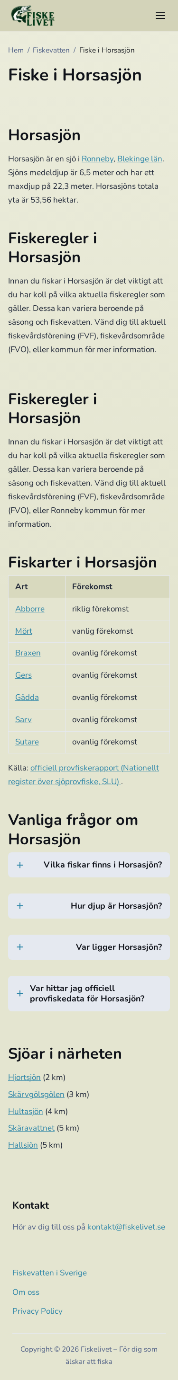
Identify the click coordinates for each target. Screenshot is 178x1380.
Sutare (27, 741)
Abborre (30, 608)
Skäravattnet (31, 1128)
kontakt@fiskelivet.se (126, 1226)
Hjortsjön (24, 1077)
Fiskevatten (51, 50)
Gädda (27, 697)
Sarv (23, 719)
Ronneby (97, 158)
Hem (16, 50)
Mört (23, 631)
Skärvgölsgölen (36, 1094)
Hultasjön (25, 1111)
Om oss (25, 1292)
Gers (23, 675)
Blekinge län (139, 158)
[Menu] (160, 15)
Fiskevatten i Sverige (49, 1272)
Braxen (28, 652)
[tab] (89, 870)
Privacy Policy (37, 1311)
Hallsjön (23, 1145)
